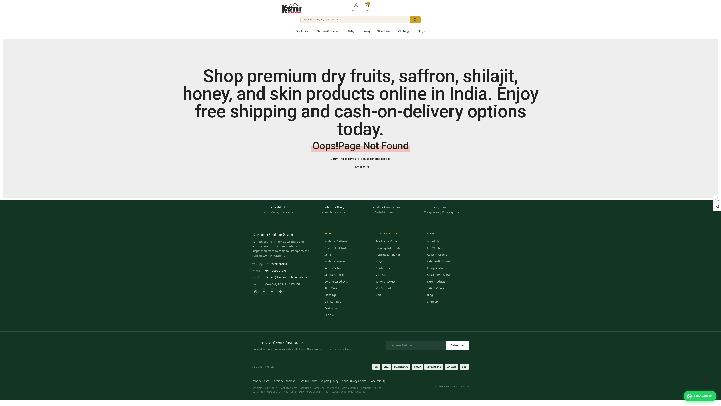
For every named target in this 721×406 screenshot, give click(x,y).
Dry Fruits (303, 31)
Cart (378, 295)
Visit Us (381, 274)
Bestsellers (331, 308)
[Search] (415, 19)
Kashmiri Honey (334, 261)
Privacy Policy (260, 381)
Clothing (404, 31)
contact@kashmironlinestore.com (287, 277)
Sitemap (432, 301)
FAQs (379, 261)
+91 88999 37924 (276, 264)
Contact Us (383, 268)
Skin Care (384, 31)
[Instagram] (255, 291)
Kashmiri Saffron (335, 241)
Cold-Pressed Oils (336, 281)
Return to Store (360, 167)
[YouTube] (272, 291)
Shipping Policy (330, 381)
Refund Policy (308, 381)
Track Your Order (387, 241)
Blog (421, 31)
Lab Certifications (438, 261)
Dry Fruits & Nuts (335, 248)
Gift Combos (332, 301)
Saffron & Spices (329, 31)
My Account (383, 288)
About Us (433, 241)
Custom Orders (437, 254)
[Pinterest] (280, 291)
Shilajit (351, 31)
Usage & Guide (437, 268)
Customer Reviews (439, 274)
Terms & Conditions (284, 381)
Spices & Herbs (334, 274)
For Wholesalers (438, 248)
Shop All (329, 315)
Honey (366, 31)
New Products (436, 281)
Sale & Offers (435, 288)
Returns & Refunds (388, 254)
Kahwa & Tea (332, 268)
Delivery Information (389, 248)
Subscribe (457, 345)
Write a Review (385, 281)
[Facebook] (264, 291)
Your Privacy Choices (354, 381)
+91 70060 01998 (276, 270)
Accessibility (378, 381)
